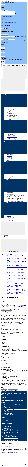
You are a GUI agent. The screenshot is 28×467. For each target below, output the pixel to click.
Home (5, 235)
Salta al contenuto (5, 1)
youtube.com (4, 358)
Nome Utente (18, 12)
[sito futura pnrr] (14, 64)
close (2, 91)
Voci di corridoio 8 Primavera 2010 (15, 285)
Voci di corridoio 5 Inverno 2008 (15, 289)
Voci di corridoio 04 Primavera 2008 (16, 291)
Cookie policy (7, 426)
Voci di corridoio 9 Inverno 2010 (15, 284)
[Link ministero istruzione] (7, 2)
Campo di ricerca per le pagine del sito (10, 220)
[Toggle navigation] (13, 85)
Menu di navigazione (14, 251)
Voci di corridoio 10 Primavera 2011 (16, 265)
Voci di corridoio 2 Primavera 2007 (15, 292)
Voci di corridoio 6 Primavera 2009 (15, 288)
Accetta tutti (6, 311)
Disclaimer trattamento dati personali (10, 452)
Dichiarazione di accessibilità (11, 432)
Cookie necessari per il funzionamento (10, 329)
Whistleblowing (8, 435)
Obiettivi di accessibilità (9, 433)
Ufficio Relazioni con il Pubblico (12, 431)
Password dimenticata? (6, 16)
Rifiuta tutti (13, 309)
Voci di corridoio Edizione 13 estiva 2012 (17, 261)
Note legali (6, 428)
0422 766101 (9, 407)
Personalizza (4, 309)
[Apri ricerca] (15, 72)
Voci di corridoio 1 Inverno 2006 (15, 293)
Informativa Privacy (8, 429)
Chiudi (2, 48)
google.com (4, 336)
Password (17, 13)
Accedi (2, 4)
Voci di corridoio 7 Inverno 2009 (15, 286)
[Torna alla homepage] (14, 65)
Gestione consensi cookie (10, 436)
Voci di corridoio (8, 254)
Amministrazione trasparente (11, 438)
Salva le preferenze (12, 390)
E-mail (17, 36)
